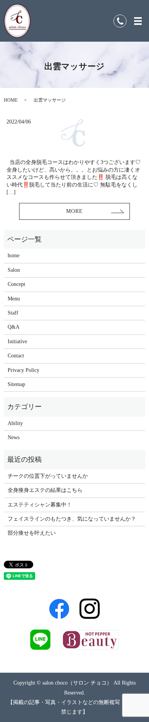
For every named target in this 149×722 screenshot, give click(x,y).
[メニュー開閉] (138, 21)
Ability (15, 423)
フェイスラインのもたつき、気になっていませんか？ (72, 519)
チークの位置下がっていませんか (48, 476)
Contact (16, 356)
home (13, 255)
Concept (16, 284)
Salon (14, 270)
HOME (11, 100)
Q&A (13, 327)
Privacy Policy (23, 370)
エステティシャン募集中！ (40, 505)
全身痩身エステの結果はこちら (45, 490)
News (13, 437)
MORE (74, 211)
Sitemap (16, 384)
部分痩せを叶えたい (32, 533)
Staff (13, 313)
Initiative (17, 341)
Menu (14, 299)
